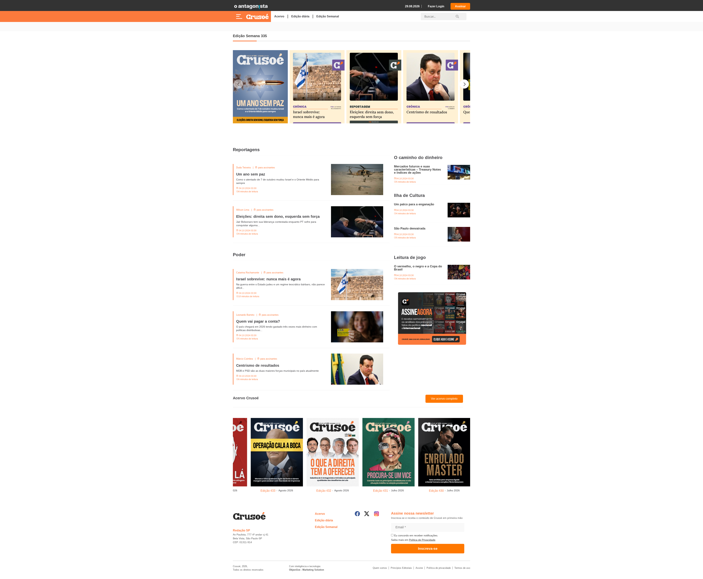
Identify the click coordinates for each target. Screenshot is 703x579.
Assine (419, 568)
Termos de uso (462, 568)
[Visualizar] (276, 451)
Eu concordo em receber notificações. (415, 535)
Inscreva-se (428, 548)
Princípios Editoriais (401, 568)
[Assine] (432, 318)
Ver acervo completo (444, 398)
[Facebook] (357, 513)
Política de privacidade (439, 568)
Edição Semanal (327, 16)
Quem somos (380, 568)
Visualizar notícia (244, 166)
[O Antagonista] (251, 6)
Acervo (279, 16)
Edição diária (300, 16)
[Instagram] (376, 514)
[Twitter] (366, 513)
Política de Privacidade (422, 539)
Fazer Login (436, 6)
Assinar (460, 6)
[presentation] (238, 106)
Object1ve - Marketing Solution (306, 569)
